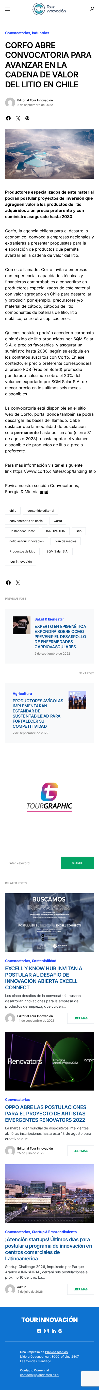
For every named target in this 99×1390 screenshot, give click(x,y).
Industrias (40, 33)
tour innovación (20, 561)
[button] (7, 9)
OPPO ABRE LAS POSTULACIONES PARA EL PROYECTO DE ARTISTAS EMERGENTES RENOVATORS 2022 (45, 1113)
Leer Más (81, 1018)
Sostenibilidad (44, 961)
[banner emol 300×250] (49, 799)
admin (21, 1287)
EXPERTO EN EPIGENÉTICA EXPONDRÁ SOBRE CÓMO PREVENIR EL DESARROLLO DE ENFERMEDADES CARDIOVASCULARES (60, 636)
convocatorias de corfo (26, 521)
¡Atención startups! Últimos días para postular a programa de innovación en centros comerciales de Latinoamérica (48, 1249)
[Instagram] (46, 1331)
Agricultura (22, 693)
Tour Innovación (49, 1320)
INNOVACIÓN (55, 531)
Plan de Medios (56, 1352)
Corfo (58, 521)
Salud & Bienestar (49, 619)
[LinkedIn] (54, 1331)
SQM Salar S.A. (57, 551)
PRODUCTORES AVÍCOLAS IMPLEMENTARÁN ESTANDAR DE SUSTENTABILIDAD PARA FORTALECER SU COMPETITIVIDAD (38, 713)
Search (77, 863)
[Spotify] (60, 1331)
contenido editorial (40, 510)
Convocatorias (17, 33)
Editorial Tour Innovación (35, 100)
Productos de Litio (22, 551)
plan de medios (65, 541)
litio (78, 531)
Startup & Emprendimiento (54, 1232)
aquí (44, 491)
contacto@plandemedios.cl (39, 1375)
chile (12, 510)
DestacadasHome (22, 531)
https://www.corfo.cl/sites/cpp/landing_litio (54, 471)
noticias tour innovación (26, 541)
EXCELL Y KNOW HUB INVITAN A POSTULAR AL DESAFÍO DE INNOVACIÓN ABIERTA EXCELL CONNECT (43, 978)
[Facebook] (39, 1331)
